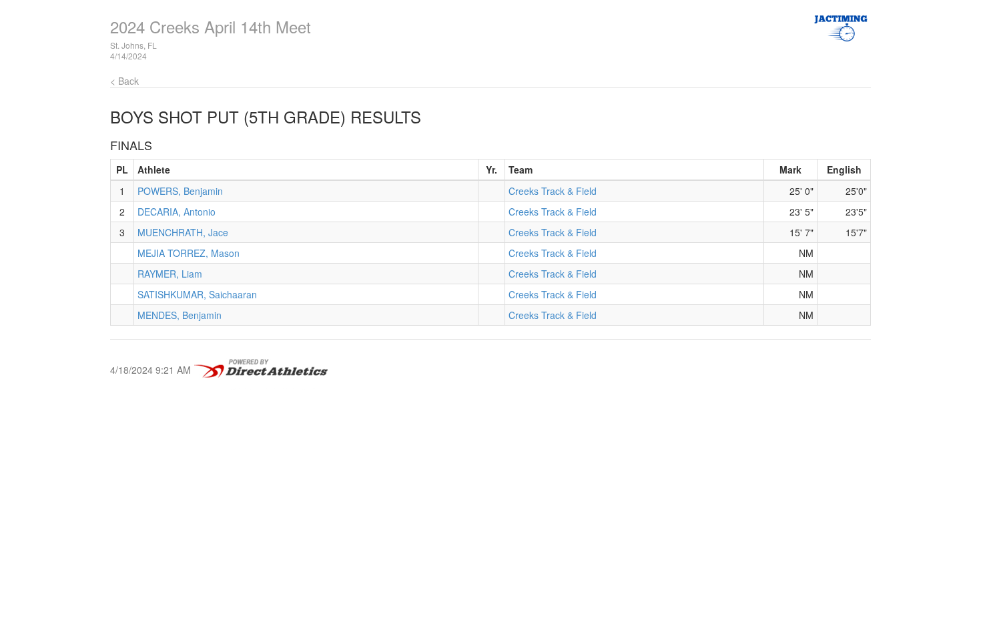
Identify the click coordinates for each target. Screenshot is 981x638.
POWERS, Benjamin (180, 191)
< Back (124, 80)
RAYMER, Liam (169, 273)
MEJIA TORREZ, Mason (188, 253)
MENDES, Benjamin (179, 315)
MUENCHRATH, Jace (182, 232)
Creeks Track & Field (553, 191)
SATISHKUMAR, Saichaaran (197, 294)
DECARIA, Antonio (176, 211)
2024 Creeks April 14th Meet (210, 26)
